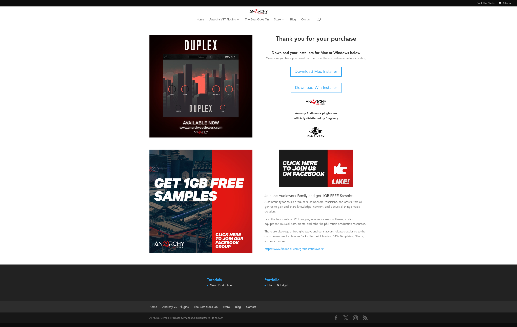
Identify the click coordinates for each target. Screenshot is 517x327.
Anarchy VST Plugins (222, 19)
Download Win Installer (316, 88)
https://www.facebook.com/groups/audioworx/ (294, 249)
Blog (293, 19)
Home (200, 19)
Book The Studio (486, 3)
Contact (306, 19)
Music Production (221, 285)
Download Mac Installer (316, 72)
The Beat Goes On (257, 19)
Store (277, 19)
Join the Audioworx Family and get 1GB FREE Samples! (309, 196)
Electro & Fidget (277, 285)
